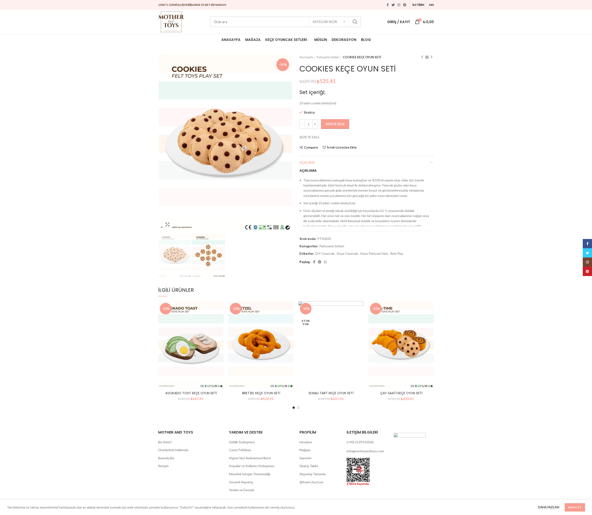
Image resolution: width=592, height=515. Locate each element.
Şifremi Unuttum (311, 482)
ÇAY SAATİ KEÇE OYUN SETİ (401, 393)
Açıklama (307, 162)
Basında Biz (166, 458)
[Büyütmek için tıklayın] (167, 224)
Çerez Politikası (240, 450)
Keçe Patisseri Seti (374, 253)
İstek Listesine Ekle (342, 147)
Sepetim (305, 458)
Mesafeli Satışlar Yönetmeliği (249, 474)
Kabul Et (575, 507)
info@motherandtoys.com (365, 451)
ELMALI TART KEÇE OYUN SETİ (331, 393)
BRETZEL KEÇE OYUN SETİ (261, 393)
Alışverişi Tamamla (312, 474)
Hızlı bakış (220, 319)
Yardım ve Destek (241, 490)
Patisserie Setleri (328, 57)
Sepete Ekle (335, 124)
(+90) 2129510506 (360, 442)
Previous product (422, 57)
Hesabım (305, 442)
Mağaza (304, 450)
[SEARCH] (355, 21)
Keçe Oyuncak (347, 253)
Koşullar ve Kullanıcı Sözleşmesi (251, 466)
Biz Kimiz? (165, 442)
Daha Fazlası (548, 507)
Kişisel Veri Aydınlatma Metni (250, 458)
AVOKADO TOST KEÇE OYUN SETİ (191, 393)
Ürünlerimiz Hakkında (173, 450)
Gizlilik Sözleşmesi (242, 442)
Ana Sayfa (306, 57)
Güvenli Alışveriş (241, 482)
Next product (431, 57)
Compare (311, 147)
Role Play (396, 253)
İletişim (163, 466)
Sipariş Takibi (308, 466)
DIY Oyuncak (324, 253)
